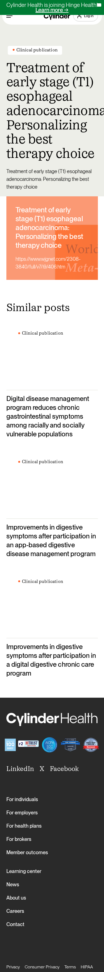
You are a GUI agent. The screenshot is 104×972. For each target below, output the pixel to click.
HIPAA (87, 967)
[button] (9, 16)
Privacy (13, 967)
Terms (70, 967)
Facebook (64, 769)
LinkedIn (20, 769)
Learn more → (52, 10)
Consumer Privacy (42, 967)
